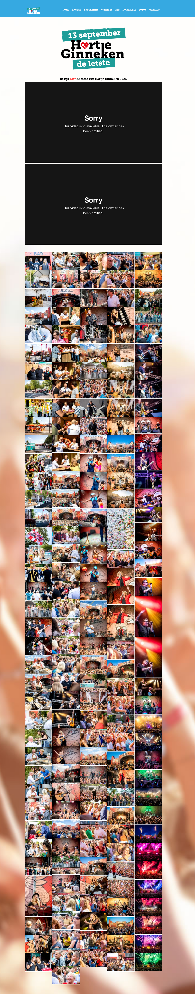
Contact (154, 10)
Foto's (142, 10)
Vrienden (106, 10)
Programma (91, 10)
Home (66, 10)
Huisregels (129, 10)
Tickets (76, 10)
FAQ (117, 10)
